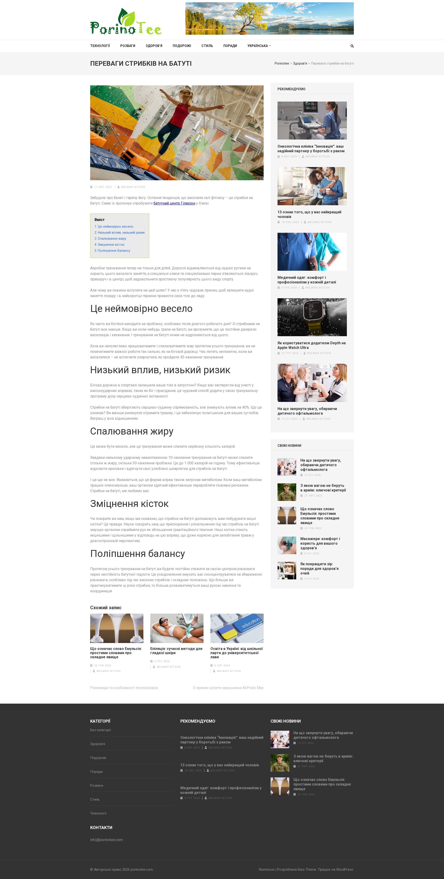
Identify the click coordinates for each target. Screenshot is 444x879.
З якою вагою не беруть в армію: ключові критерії (323, 487)
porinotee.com (142, 869)
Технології (100, 46)
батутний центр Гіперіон (174, 203)
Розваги (127, 46)
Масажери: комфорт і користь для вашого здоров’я (320, 543)
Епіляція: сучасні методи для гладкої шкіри (176, 651)
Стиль (207, 46)
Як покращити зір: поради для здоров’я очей (319, 568)
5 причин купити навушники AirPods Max (228, 688)
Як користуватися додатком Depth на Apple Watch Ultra (312, 345)
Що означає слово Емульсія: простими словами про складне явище (116, 653)
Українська (257, 46)
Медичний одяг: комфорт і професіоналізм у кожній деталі (307, 279)
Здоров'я (97, 744)
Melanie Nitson (133, 187)
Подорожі (182, 46)
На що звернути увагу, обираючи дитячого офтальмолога (307, 411)
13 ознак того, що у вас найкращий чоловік (309, 214)
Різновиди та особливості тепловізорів (124, 688)
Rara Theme (307, 869)
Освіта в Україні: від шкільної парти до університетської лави (236, 653)
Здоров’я (154, 46)
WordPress (344, 869)
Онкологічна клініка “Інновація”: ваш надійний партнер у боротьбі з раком (311, 148)
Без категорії (100, 730)
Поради (230, 46)
